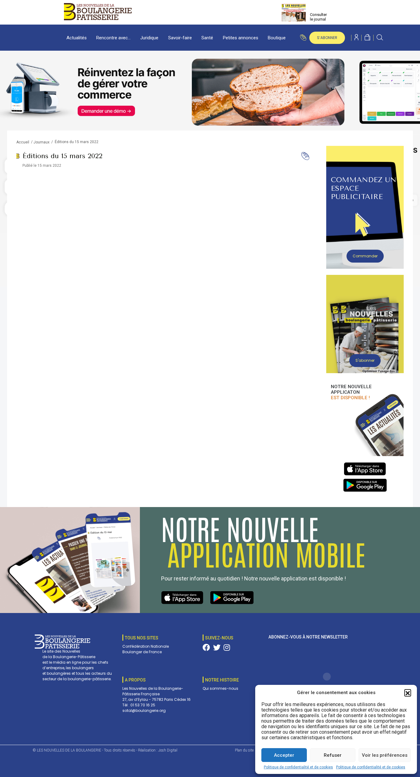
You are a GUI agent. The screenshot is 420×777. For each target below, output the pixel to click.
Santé (207, 38)
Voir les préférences (384, 755)
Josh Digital (167, 750)
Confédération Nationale (145, 646)
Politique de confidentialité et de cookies (298, 767)
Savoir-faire (180, 38)
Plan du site (244, 750)
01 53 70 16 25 (142, 705)
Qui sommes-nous (220, 688)
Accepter (284, 755)
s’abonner (327, 37)
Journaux (42, 142)
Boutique (277, 38)
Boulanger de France (142, 651)
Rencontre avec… (113, 38)
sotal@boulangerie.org (144, 710)
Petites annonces (240, 38)
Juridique (149, 38)
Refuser (333, 755)
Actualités (76, 38)
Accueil (22, 142)
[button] (408, 692)
